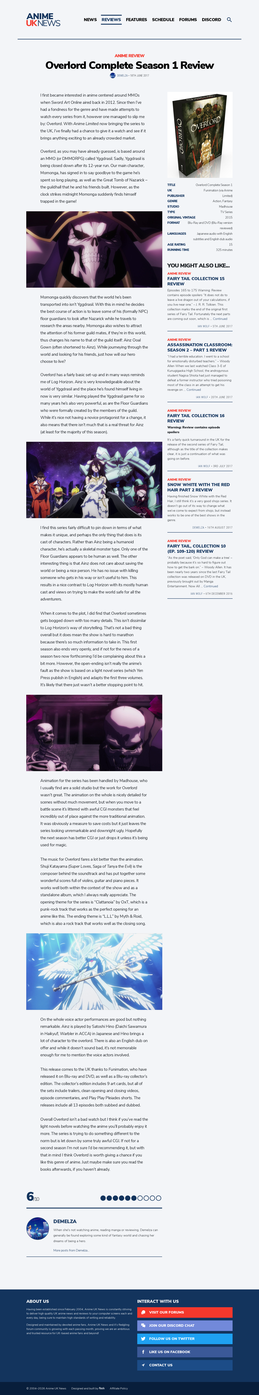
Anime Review (129, 56)
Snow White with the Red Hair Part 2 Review (198, 487)
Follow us (172, 1338)
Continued (220, 319)
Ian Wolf (204, 326)
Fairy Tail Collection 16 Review (195, 418)
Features (136, 20)
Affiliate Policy (119, 1388)
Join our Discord (172, 1325)
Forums (188, 20)
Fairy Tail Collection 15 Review (195, 281)
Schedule (163, 20)
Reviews (111, 20)
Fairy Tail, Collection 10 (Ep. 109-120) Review (196, 548)
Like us (169, 1352)
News (90, 20)
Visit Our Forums (166, 1312)
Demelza (122, 75)
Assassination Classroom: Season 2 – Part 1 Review (199, 347)
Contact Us (160, 1365)
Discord (211, 20)
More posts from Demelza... (71, 1250)
